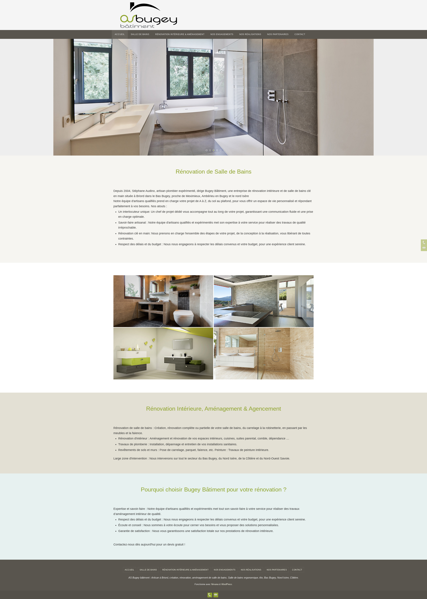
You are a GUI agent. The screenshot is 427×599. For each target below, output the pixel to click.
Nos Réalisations (251, 570)
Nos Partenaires (277, 570)
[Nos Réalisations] (264, 351)
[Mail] (423, 248)
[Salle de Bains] (163, 299)
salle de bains (148, 570)
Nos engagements (225, 570)
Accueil (129, 570)
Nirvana (215, 584)
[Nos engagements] (163, 351)
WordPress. (227, 584)
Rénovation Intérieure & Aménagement (185, 570)
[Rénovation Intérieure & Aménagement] (264, 299)
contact (297, 570)
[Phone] (423, 242)
